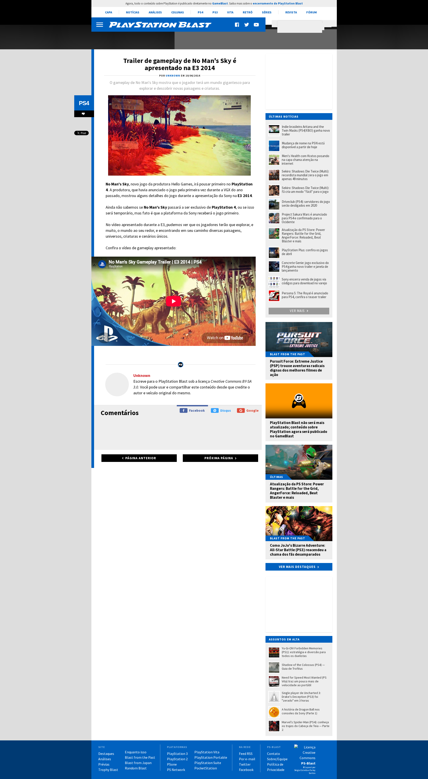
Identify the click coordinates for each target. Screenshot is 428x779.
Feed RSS (246, 753)
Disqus (225, 410)
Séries (267, 12)
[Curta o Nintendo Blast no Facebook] (237, 24)
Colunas (177, 12)
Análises (155, 12)
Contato (273, 753)
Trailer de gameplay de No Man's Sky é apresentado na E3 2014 (179, 64)
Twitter (245, 764)
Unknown (141, 375)
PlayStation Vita (206, 752)
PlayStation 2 (177, 759)
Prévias (103, 764)
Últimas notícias (283, 116)
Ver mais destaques (297, 567)
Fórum (311, 12)
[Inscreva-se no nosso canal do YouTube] (256, 24)
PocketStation (205, 768)
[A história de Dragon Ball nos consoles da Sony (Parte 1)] (130, 37)
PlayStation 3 (177, 753)
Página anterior (140, 458)
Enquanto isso (135, 752)
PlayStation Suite (207, 762)
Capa (108, 12)
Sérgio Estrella (301, 770)
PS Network (176, 769)
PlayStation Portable (210, 757)
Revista (291, 12)
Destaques (106, 753)
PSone (172, 764)
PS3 (215, 12)
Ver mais (298, 311)
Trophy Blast (108, 769)
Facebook (197, 410)
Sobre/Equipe (277, 759)
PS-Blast (308, 763)
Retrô (248, 12)
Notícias (132, 12)
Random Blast (136, 768)
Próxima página (218, 458)
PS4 (200, 12)
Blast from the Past (140, 757)
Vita (230, 12)
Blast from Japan (138, 762)
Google (252, 410)
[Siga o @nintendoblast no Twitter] (246, 24)
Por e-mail (247, 759)
